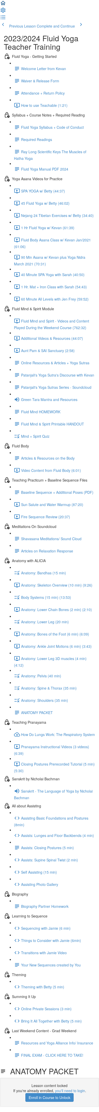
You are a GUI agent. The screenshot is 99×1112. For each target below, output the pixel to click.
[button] (3, 4)
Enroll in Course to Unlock (49, 1097)
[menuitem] (3, 11)
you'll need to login (70, 1090)
